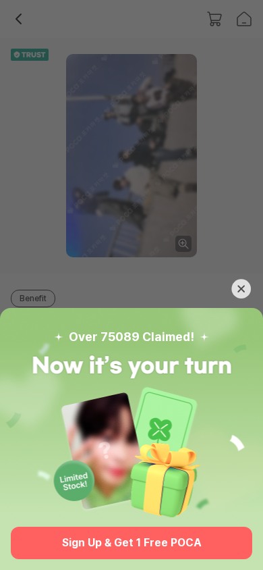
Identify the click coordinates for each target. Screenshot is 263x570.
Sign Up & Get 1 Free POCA (132, 542)
